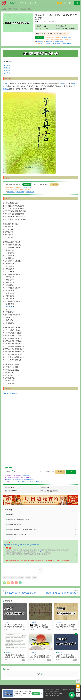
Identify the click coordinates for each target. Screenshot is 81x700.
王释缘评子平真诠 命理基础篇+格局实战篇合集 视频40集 (14, 656)
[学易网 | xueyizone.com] (4, 3)
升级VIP (64, 33)
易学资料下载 (47, 695)
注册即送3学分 (66, 37)
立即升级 (54, 184)
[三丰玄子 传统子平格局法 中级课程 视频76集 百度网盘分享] (66, 642)
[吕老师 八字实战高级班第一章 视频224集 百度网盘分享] (15, 611)
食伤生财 (9, 307)
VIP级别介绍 (49, 41)
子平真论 (13, 577)
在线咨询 (72, 695)
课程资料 (13, 3)
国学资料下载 (55, 695)
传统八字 (6, 577)
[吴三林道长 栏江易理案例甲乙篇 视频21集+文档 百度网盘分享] (66, 611)
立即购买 (39, 37)
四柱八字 (44, 21)
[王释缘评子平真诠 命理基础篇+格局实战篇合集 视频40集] (15, 642)
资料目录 (7, 70)
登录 (42, 674)
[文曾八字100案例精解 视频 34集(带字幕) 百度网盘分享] (40, 642)
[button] (11, 61)
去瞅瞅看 (36, 693)
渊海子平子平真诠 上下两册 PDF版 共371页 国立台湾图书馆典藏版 (40, 626)
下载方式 (7, 68)
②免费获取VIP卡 (23, 544)
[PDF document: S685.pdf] (40, 429)
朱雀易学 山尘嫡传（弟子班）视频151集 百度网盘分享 (19, 593)
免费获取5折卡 (59, 41)
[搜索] (65, 3)
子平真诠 (64, 83)
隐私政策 (59, 693)
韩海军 (5, 83)
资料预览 (7, 73)
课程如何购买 (39, 41)
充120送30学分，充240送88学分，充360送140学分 (56, 43)
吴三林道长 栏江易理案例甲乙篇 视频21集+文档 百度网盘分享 (65, 626)
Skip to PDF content (10, 393)
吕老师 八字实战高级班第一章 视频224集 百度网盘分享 (14, 626)
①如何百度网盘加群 (10, 544)
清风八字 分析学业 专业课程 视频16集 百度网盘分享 (62, 593)
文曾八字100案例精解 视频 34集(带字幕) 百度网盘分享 (40, 656)
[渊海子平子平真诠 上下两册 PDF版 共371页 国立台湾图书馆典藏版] (40, 611)
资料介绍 (7, 65)
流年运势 (33, 3)
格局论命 (6, 89)
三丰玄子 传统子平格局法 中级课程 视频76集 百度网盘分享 (66, 656)
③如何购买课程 (34, 544)
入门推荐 (23, 3)
